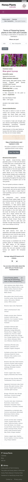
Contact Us (24, 1)
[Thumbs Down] (12, 261)
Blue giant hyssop (16, 80)
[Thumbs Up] (16, 261)
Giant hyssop (6, 80)
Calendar (3, 455)
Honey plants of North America (10, 468)
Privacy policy (18, 479)
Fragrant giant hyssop (17, 82)
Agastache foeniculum (9, 76)
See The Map (14, 152)
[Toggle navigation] (3, 11)
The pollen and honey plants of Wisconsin (13, 470)
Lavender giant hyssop (9, 84)
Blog (2, 458)
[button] (3, 60)
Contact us (9, 479)
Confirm (5, 48)
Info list (3, 460)
